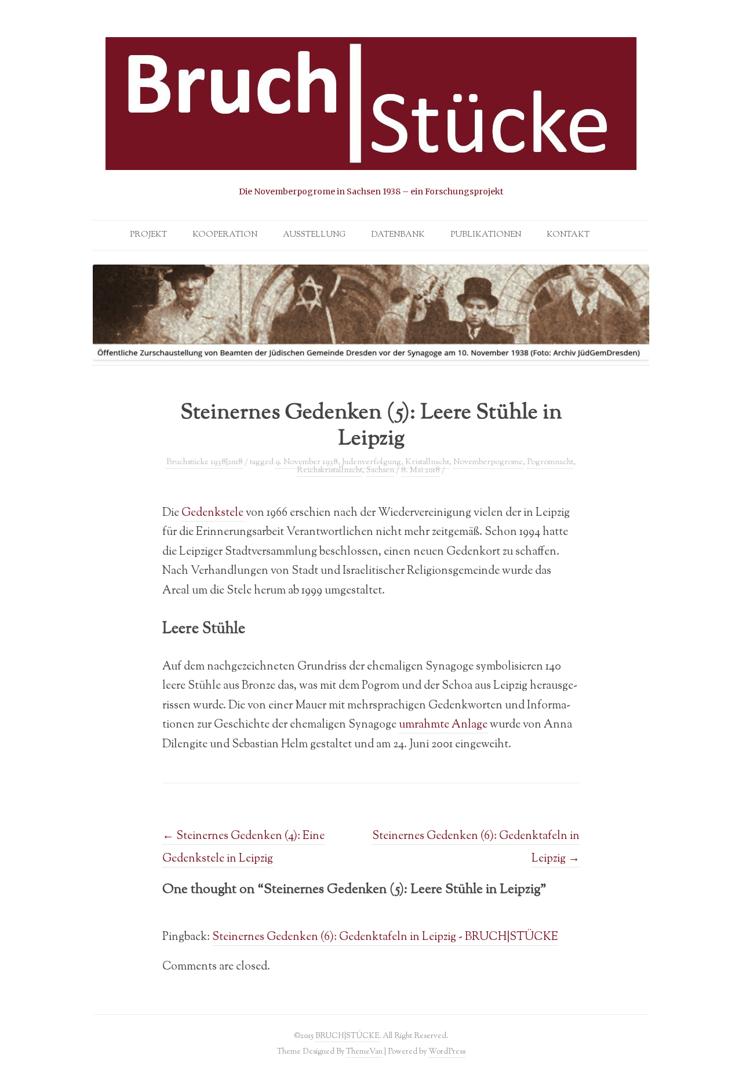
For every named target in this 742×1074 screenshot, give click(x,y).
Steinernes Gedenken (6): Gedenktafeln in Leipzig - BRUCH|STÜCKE (385, 937)
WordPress (446, 1051)
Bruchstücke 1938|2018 (204, 462)
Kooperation (224, 235)
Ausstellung (314, 235)
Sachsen (380, 470)
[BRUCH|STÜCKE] (371, 117)
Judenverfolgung (371, 462)
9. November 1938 (306, 462)
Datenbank (398, 235)
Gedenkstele (212, 513)
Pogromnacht (550, 462)
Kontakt (568, 235)
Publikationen (485, 235)
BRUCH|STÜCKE (347, 1036)
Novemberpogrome (488, 462)
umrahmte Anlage (443, 725)
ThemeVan (364, 1051)
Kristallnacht (427, 462)
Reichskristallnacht (329, 470)
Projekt (148, 235)
